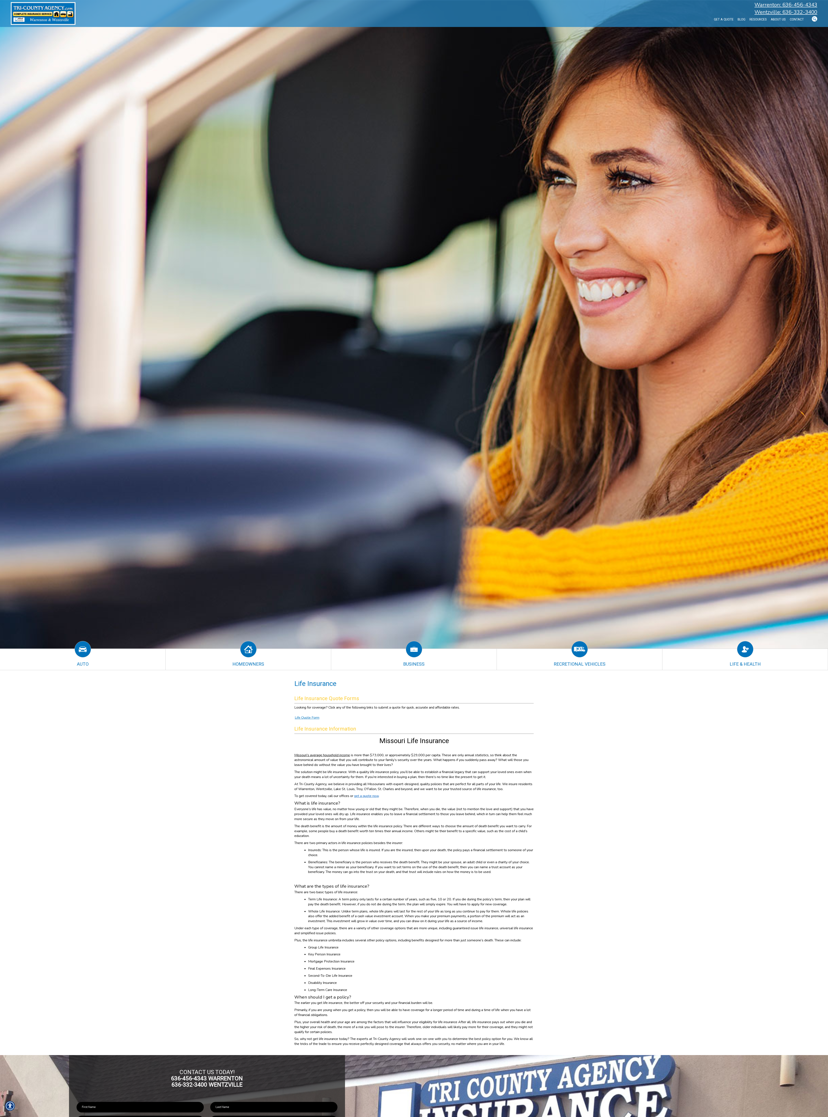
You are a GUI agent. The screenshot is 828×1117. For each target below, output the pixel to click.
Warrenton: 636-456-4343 (785, 4)
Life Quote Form (307, 717)
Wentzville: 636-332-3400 (785, 12)
